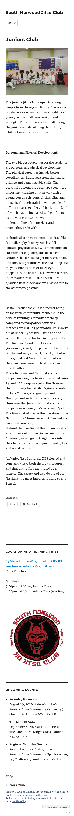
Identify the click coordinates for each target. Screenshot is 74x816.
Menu (12, 23)
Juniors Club (15, 785)
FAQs (9, 776)
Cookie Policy (19, 801)
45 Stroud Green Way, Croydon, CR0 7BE (34, 561)
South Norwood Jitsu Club (34, 12)
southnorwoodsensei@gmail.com (30, 566)
